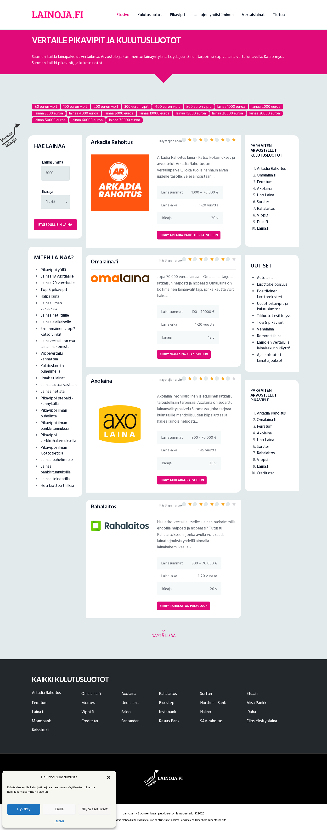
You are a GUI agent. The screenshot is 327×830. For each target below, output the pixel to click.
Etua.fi (262, 222)
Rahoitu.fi (40, 730)
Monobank (41, 721)
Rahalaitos (266, 208)
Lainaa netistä (52, 391)
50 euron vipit (46, 106)
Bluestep (166, 702)
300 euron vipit (136, 106)
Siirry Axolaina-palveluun (182, 480)
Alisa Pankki (257, 702)
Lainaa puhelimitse (56, 459)
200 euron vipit (106, 106)
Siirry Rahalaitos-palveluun (184, 605)
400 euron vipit (167, 106)
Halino (205, 712)
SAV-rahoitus (211, 721)
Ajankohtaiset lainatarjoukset (269, 358)
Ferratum (264, 182)
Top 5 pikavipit (53, 289)
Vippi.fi (263, 215)
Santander (130, 721)
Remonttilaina (269, 336)
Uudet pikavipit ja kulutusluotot (272, 306)
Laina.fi (263, 228)
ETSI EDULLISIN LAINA (55, 224)
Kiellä (59, 809)
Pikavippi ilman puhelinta (53, 413)
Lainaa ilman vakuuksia (51, 306)
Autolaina (265, 277)
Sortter (263, 202)
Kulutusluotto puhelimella (52, 369)
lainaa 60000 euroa (87, 120)
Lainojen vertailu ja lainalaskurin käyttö (273, 345)
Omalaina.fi (266, 175)
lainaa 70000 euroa (124, 120)
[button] (108, 777)
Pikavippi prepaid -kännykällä (56, 401)
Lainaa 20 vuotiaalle (57, 283)
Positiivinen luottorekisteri (269, 294)
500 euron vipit (198, 106)
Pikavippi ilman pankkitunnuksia (54, 426)
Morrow (88, 702)
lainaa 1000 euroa (231, 106)
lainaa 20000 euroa (227, 113)
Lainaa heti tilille (54, 315)
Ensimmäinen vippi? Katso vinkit (57, 331)
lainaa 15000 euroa (191, 113)
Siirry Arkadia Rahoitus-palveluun (189, 235)
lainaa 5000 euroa (119, 113)
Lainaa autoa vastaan (58, 384)
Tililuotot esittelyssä (275, 316)
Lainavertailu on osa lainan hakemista (57, 344)
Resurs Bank (169, 721)
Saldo (126, 712)
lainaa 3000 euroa (49, 113)
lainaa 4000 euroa (83, 113)
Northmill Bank (213, 702)
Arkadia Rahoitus (271, 168)
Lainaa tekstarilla (55, 479)
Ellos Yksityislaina (262, 721)
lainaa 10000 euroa (154, 113)
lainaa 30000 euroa (264, 113)
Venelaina (265, 329)
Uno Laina (265, 195)
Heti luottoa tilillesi (57, 485)
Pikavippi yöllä (53, 270)
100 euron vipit (75, 106)
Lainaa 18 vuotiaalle (57, 276)
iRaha (251, 712)
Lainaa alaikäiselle (55, 322)
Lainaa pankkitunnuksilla (55, 469)
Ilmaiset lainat (52, 378)
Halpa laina (49, 296)
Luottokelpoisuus (272, 284)
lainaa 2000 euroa (266, 106)
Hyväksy (23, 809)
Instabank (167, 712)
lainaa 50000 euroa (50, 120)
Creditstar (265, 473)
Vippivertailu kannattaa (51, 356)
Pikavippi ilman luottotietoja (53, 450)
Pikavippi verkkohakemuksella (58, 438)
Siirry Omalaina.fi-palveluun (184, 354)
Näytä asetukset (94, 809)
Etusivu (59, 821)
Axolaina (264, 188)
